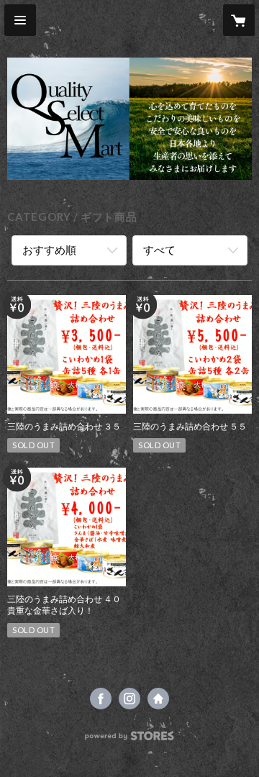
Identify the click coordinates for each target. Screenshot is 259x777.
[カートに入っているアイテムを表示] (239, 20)
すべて (159, 249)
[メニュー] (20, 20)
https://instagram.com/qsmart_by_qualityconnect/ (129, 698)
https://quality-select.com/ (158, 698)
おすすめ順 (49, 249)
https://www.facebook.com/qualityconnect (101, 698)
